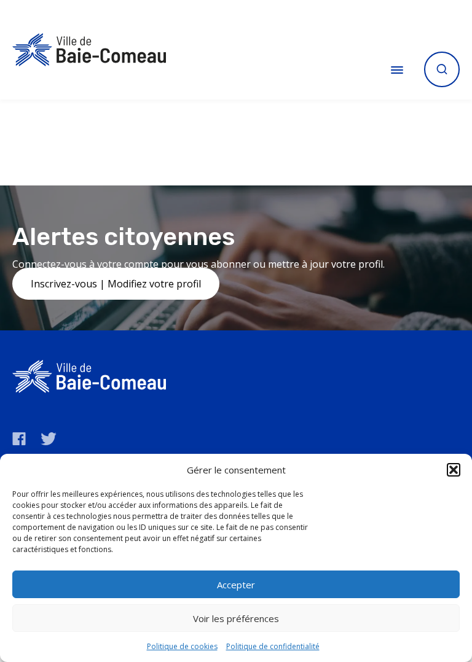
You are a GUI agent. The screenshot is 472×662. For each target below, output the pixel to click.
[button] (453, 470)
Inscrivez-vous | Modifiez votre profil (116, 283)
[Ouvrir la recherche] (442, 69)
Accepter (236, 584)
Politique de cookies (182, 646)
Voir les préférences (236, 618)
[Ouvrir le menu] (397, 69)
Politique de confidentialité (273, 646)
